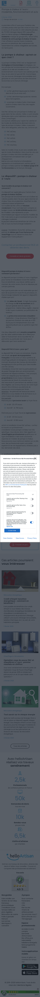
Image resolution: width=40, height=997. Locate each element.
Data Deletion (7, 538)
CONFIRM (12, 530)
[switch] (31, 499)
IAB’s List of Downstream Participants (16, 484)
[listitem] (20, 494)
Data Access (20, 538)
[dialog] (20, 498)
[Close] (36, 459)
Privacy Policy (32, 538)
